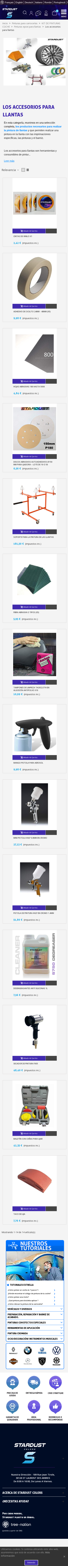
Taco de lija (19, 1214)
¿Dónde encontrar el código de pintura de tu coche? (29, 1293)
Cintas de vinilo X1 (22, 236)
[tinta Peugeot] (42, 1361)
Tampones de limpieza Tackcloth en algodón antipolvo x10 (31, 689)
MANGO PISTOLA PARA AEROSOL (28, 762)
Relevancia (9, 170)
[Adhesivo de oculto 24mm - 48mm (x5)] (34, 278)
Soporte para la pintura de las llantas (33, 537)
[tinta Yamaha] (42, 1350)
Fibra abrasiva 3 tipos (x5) (26, 612)
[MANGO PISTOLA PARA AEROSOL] (34, 729)
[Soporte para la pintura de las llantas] (34, 504)
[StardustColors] (10, 13)
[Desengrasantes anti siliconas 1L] (34, 955)
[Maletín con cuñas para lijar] (34, 1105)
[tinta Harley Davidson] (13, 1361)
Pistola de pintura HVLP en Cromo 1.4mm (33, 913)
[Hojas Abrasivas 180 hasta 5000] (34, 353)
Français (9, 2)
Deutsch (29, 2)
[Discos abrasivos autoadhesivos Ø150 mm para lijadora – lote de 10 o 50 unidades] (34, 428)
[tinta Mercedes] (28, 1361)
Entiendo (31, 1562)
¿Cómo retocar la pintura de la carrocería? (25, 1304)
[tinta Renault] (13, 1350)
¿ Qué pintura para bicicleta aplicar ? (23, 1300)
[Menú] (64, 12)
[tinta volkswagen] (56, 1350)
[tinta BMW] (28, 1350)
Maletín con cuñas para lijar (28, 1138)
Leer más (9, 161)
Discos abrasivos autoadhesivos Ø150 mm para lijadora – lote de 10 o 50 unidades (32, 464)
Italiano (38, 2)
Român (48, 2)
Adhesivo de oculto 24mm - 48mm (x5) (32, 311)
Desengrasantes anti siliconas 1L (30, 988)
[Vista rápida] (51, 231)
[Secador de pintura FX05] (34, 1030)
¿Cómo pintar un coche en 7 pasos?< (23, 1290)
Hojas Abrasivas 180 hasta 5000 (29, 386)
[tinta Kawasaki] (56, 1361)
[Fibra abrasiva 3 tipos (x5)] (34, 579)
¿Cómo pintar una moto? (18, 1297)
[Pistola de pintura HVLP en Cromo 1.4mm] (34, 880)
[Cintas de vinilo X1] (34, 203)
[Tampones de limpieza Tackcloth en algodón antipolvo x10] (34, 654)
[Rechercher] (24, 13)
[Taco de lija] (34, 1181)
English (19, 2)
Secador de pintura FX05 (25, 1063)
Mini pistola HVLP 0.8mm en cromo (30, 838)
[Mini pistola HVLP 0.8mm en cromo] (34, 805)
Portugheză (59, 2)
